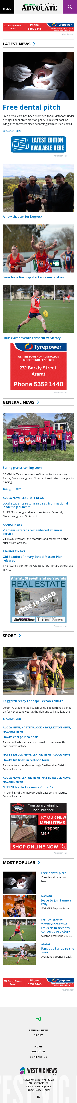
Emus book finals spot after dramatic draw (33, 277)
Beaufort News (32, 498)
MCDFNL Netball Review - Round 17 (28, 787)
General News (18, 402)
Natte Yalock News (35, 727)
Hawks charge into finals (20, 737)
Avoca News (11, 498)
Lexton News (60, 727)
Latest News (16, 44)
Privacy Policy (34, 1090)
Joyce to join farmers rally (56, 902)
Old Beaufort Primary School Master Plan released (32, 558)
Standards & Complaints (38, 1086)
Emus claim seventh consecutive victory (32, 338)
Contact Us (38, 1057)
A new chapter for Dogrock (22, 216)
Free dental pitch (32, 107)
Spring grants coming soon (22, 468)
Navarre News (13, 731)
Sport (9, 635)
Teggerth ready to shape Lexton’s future (33, 701)
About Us (38, 1051)
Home (38, 1046)
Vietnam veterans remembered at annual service (33, 532)
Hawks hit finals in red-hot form (26, 760)
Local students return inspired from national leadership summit (35, 505)
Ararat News (12, 524)
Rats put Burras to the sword (57, 950)
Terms (47, 1090)
